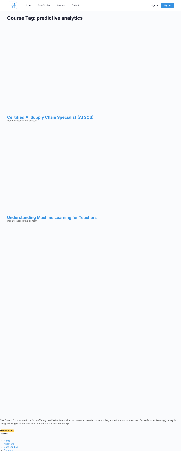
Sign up (167, 5)
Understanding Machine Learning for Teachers (52, 217)
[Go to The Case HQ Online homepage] (12, 5)
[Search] (138, 5)
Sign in (154, 5)
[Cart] (146, 5)
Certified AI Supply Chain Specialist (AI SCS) (50, 117)
